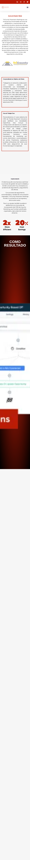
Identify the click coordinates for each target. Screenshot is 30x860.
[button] (27, 7)
